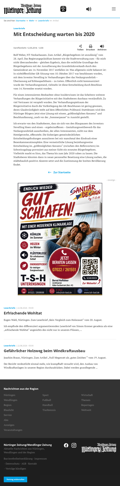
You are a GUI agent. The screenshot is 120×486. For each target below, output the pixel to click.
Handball (47, 405)
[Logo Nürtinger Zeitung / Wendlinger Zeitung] (22, 9)
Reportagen (87, 405)
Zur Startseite (61, 172)
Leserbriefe (43, 20)
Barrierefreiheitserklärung (18, 458)
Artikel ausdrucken (90, 46)
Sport (45, 395)
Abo (6, 420)
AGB (23, 463)
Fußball (46, 400)
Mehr (31, 20)
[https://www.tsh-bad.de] (60, 238)
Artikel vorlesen (102, 46)
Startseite (20, 20)
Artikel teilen (80, 46)
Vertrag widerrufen (15, 479)
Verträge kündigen (16, 468)
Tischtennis (49, 410)
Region (8, 405)
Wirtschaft (87, 395)
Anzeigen (9, 425)
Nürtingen (9, 395)
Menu (113, 8)
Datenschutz (13, 463)
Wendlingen (10, 400)
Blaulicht (9, 410)
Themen (85, 400)
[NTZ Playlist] (88, 9)
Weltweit (86, 410)
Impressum (40, 458)
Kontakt (32, 463)
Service (8, 415)
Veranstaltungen (13, 430)
